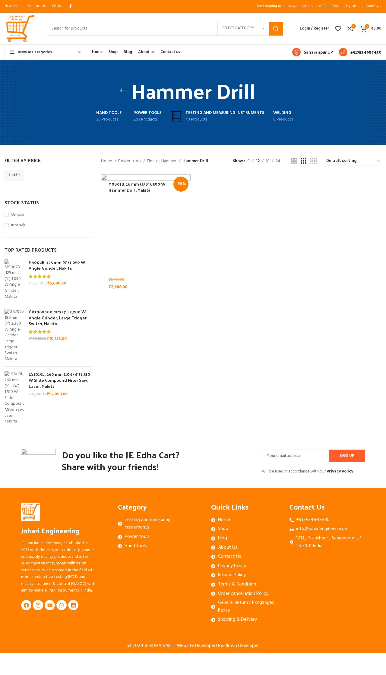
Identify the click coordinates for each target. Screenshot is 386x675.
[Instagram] (38, 605)
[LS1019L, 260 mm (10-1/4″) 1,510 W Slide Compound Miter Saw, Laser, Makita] (14, 397)
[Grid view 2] (294, 161)
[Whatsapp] (61, 605)
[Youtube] (50, 605)
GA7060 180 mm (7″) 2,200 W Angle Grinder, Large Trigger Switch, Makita (58, 318)
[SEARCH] (276, 29)
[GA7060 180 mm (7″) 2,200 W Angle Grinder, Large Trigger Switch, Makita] (14, 335)
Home (107, 161)
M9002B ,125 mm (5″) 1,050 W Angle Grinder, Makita (57, 265)
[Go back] (123, 90)
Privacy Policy (340, 471)
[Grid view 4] (313, 161)
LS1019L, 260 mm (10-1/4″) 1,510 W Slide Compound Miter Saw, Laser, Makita (59, 380)
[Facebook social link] (70, 6)
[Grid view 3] (303, 161)
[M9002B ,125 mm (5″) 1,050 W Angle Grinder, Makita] (14, 279)
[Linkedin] (73, 605)
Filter (14, 175)
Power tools (130, 161)
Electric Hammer (162, 161)
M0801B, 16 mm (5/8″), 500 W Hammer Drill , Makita (137, 187)
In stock (18, 225)
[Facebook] (26, 605)
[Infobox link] (312, 52)
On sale (17, 215)
